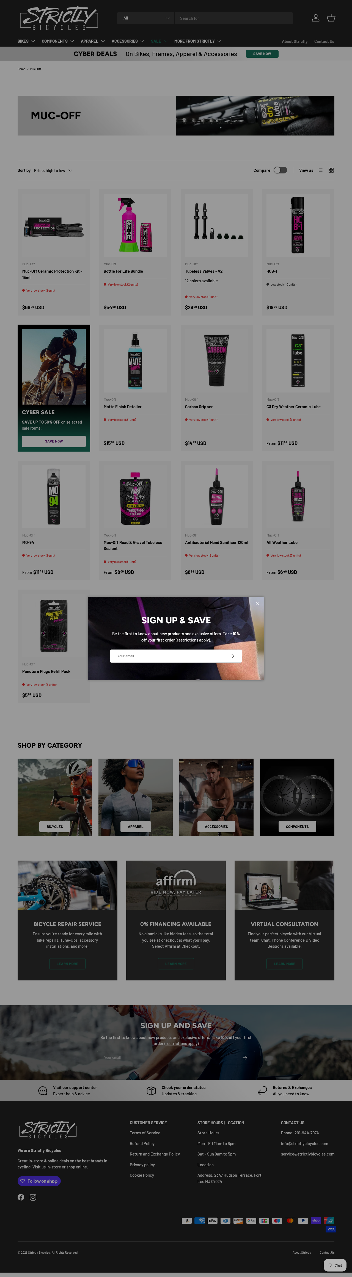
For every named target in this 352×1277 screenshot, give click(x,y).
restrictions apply (193, 639)
